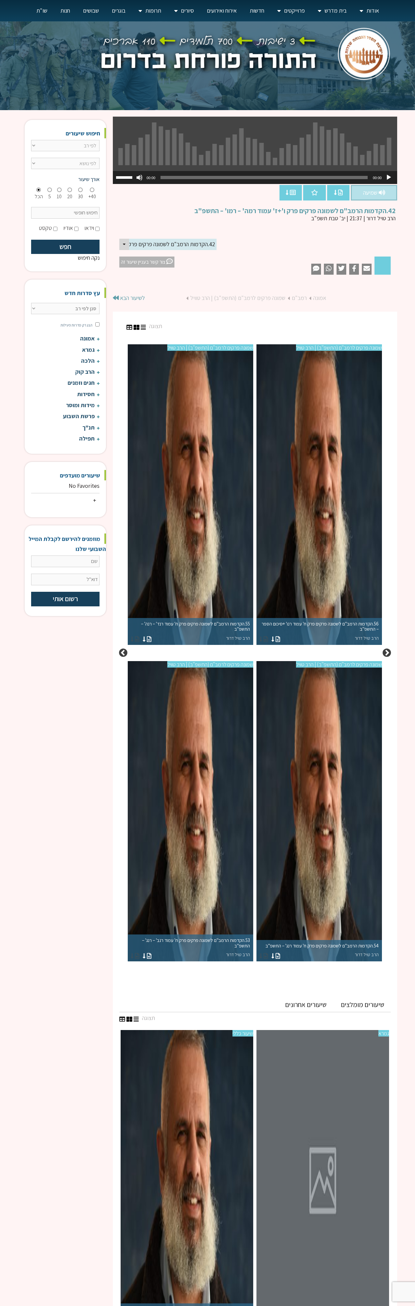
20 (69, 196)
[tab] (362, 1005)
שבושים (91, 10)
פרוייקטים (294, 10)
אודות (372, 10)
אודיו (68, 228)
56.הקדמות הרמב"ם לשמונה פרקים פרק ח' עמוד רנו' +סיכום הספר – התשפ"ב (320, 631)
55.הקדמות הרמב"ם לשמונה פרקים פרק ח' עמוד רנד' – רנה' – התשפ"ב (195, 631)
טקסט (45, 228)
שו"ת (41, 10)
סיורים (187, 10)
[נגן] (388, 177)
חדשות (257, 10)
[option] (255, 652)
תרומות (153, 10)
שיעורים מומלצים (362, 1004)
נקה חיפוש (89, 257)
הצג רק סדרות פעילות (76, 325)
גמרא (383, 1033)
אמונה (319, 298)
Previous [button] (387, 653)
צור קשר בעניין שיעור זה (143, 261)
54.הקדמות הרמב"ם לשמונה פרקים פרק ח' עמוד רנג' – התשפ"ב (322, 950)
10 (59, 196)
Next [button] (123, 653)
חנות (65, 10)
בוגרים (118, 10)
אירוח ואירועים (222, 10)
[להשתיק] (139, 177)
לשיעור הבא (132, 298)
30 (80, 196)
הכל (39, 196)
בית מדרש (336, 10)
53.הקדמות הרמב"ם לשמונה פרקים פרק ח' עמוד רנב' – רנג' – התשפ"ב (196, 947)
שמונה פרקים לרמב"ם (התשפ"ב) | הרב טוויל (237, 298)
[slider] (125, 177)
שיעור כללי (242, 1033)
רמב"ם (299, 298)
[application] (255, 177)
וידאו (89, 228)
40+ (92, 196)
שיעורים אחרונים (305, 1004)
